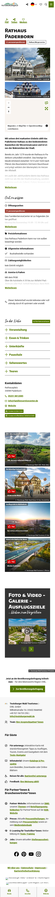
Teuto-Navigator (18, 755)
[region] (27, 115)
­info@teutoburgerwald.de (22, 716)
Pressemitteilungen (35, 818)
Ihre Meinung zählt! (29, 781)
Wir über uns (13, 868)
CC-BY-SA (46, 79)
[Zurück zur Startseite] (9, 4)
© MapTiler (21, 125)
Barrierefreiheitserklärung (27, 871)
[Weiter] (31, 649)
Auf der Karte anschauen (41, 321)
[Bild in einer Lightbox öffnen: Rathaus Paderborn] (27, 90)
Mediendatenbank (23, 825)
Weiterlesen (11, 187)
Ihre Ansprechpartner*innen (29, 722)
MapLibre (12, 125)
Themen (22, 806)
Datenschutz (27, 868)
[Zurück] (23, 649)
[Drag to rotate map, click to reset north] (8, 111)
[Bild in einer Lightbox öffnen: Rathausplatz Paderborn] (27, 64)
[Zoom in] (8, 103)
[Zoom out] (8, 107)
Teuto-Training (27, 834)
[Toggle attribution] (47, 126)
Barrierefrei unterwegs (36, 776)
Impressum (40, 868)
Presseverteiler (30, 822)
